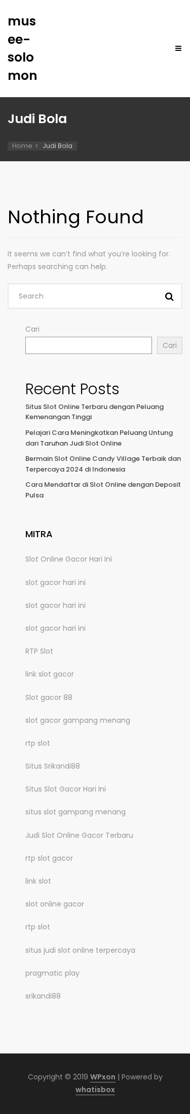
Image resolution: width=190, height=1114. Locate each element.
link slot (38, 881)
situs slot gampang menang (75, 812)
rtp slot (37, 743)
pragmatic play (52, 973)
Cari (32, 329)
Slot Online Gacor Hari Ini (68, 559)
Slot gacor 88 (48, 697)
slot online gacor (54, 904)
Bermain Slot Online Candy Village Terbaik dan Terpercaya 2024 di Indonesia (103, 464)
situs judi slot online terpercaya (80, 950)
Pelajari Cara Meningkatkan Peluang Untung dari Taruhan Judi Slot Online (99, 438)
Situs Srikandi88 (52, 766)
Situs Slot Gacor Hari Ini (65, 789)
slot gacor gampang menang (77, 720)
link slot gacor (49, 674)
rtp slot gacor (49, 858)
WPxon (103, 1077)
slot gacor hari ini (55, 582)
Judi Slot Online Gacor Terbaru (79, 835)
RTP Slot (39, 651)
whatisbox (95, 1089)
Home (22, 145)
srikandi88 (43, 996)
